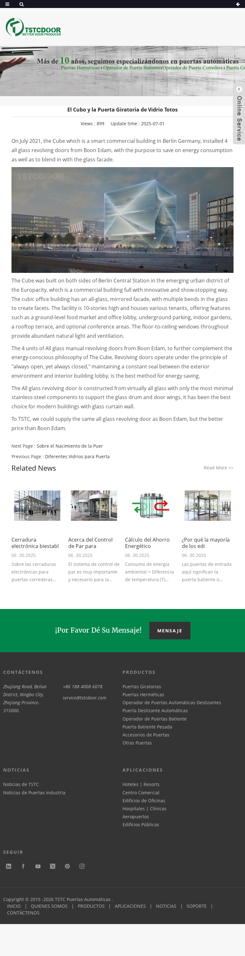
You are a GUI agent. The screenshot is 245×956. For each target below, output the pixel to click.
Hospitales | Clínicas (144, 809)
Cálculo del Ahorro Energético (147, 542)
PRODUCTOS (91, 906)
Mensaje (169, 631)
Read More (219, 468)
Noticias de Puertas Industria (34, 793)
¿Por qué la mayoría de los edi (206, 542)
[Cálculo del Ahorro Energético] (151, 506)
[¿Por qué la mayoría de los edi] (208, 506)
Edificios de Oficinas (143, 801)
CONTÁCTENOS (23, 913)
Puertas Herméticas (143, 694)
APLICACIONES (130, 906)
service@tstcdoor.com (84, 698)
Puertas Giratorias (141, 686)
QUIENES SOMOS (49, 906)
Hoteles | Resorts (141, 784)
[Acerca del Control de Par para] (94, 506)
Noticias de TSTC (21, 784)
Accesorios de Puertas (145, 735)
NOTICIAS (166, 906)
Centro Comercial (141, 793)
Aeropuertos (135, 816)
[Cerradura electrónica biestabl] (37, 506)
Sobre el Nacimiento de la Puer (70, 446)
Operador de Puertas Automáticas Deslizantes (171, 702)
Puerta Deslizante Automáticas (155, 710)
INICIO (14, 906)
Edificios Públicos (140, 824)
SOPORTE (197, 906)
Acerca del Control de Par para (90, 542)
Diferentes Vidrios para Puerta (77, 456)
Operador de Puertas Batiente (154, 719)
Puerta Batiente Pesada (147, 727)
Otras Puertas (137, 743)
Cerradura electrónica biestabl (35, 542)
